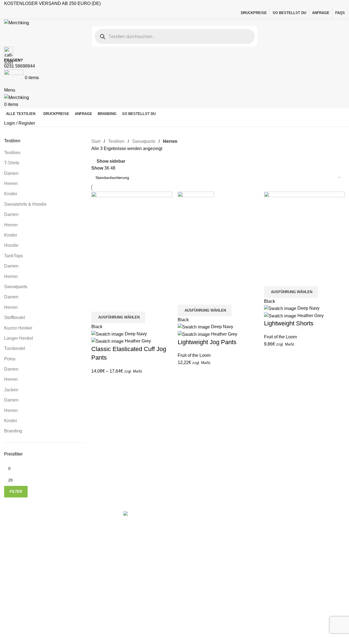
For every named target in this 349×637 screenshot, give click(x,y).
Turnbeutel (205, 600)
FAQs (164, 549)
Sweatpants (207, 590)
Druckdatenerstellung (180, 570)
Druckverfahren (174, 559)
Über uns (168, 601)
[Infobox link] (174, 318)
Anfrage (167, 611)
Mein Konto (170, 539)
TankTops (204, 579)
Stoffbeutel (205, 610)
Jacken (202, 559)
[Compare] (98, 305)
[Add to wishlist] (113, 305)
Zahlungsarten (173, 580)
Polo (199, 569)
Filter (16, 491)
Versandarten (172, 590)
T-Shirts (203, 532)
